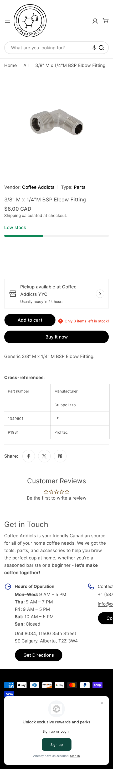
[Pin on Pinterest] (60, 456)
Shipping (12, 215)
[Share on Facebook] (28, 456)
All (26, 65)
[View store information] (100, 293)
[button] (94, 47)
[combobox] (56, 47)
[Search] (101, 48)
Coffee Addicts (38, 187)
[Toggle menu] (7, 21)
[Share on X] (44, 456)
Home (10, 65)
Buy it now (56, 337)
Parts (79, 187)
